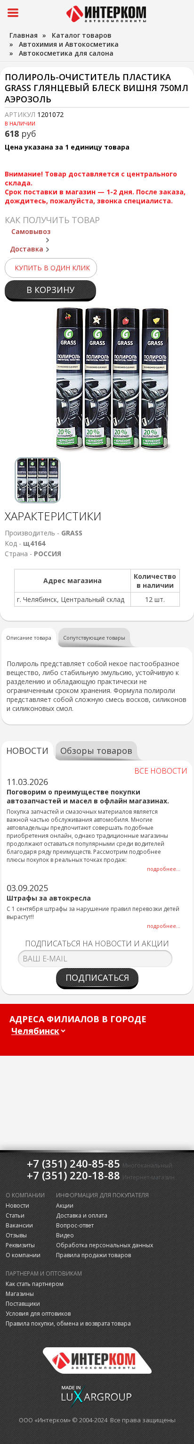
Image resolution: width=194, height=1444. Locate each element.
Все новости (160, 771)
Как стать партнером (35, 1284)
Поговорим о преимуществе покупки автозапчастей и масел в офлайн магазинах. (88, 796)
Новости (17, 1206)
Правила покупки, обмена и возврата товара (68, 1323)
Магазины (20, 1294)
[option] (38, 480)
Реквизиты (20, 1245)
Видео (65, 1235)
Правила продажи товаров (93, 1255)
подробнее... (163, 868)
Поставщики (23, 1304)
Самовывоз (30, 231)
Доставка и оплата (81, 1215)
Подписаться (97, 977)
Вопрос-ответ (75, 1225)
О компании (23, 1255)
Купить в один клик (52, 267)
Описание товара (28, 637)
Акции (64, 1206)
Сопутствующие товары (94, 637)
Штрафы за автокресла (49, 897)
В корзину (50, 289)
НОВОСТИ (27, 750)
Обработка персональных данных (104, 1245)
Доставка (26, 248)
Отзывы (16, 1235)
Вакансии (19, 1225)
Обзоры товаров (96, 750)
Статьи (15, 1215)
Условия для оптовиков (38, 1314)
